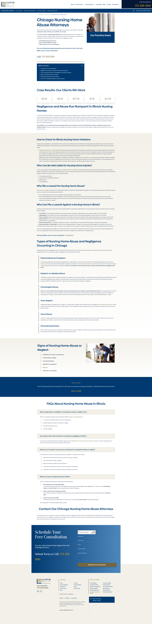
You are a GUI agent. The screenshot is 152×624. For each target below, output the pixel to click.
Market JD (71, 610)
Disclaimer (67, 598)
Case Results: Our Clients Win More (48, 68)
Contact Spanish (77, 584)
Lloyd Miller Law (41, 14)
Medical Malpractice (52, 10)
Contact (109, 4)
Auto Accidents (93, 583)
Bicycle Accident (106, 590)
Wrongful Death (106, 584)
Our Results (99, 4)
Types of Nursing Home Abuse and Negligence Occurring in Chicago (55, 72)
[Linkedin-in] (38, 591)
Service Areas (63, 588)
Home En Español (64, 584)
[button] (133, 11)
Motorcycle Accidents (108, 586)
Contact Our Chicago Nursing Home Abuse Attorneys (52, 78)
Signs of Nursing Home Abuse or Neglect (49, 74)
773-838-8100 (143, 5)
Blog (104, 4)
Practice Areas (89, 4)
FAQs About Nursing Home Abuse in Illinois (49, 76)
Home (61, 583)
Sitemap (61, 598)
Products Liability (107, 583)
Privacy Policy (74, 598)
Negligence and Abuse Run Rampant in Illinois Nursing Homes (54, 70)
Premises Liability (41, 10)
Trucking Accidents (94, 584)
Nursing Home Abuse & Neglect (95, 592)
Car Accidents (18, 10)
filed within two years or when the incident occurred (85, 441)
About (72, 4)
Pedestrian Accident (107, 592)
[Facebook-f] (41, 591)
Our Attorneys (79, 4)
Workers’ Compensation (30, 10)
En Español (115, 4)
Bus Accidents (106, 588)
